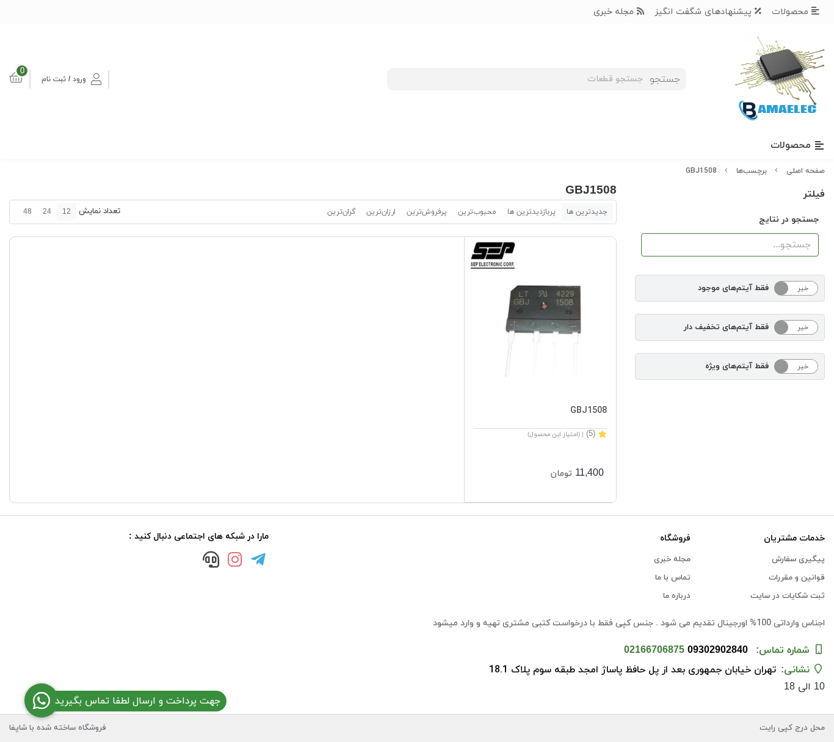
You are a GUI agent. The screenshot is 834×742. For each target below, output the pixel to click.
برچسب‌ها (751, 171)
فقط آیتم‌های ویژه (737, 366)
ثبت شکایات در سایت (787, 596)
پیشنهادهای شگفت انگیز (705, 11)
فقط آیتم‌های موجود (733, 288)
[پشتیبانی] (211, 561)
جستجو (665, 79)
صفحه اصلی (805, 171)
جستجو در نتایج (789, 219)
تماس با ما (673, 577)
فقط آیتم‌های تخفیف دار (726, 327)
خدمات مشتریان (794, 538)
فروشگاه (675, 538)
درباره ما (677, 596)
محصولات (791, 11)
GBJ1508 (701, 171)
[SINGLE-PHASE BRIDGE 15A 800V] (540, 312)
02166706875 (654, 650)
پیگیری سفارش (798, 559)
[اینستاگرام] (235, 561)
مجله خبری (615, 11)
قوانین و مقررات (797, 577)
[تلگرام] (258, 561)
